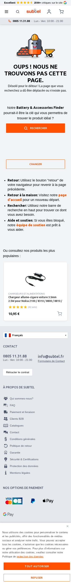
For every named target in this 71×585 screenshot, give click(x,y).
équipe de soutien (30, 225)
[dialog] (35, 554)
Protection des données (24, 466)
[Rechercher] (18, 12)
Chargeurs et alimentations (26, 293)
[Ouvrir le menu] (7, 11)
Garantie (15, 452)
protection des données (30, 556)
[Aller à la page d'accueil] (33, 10)
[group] (17, 307)
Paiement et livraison (22, 412)
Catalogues (16, 425)
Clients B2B (17, 418)
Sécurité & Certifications (24, 459)
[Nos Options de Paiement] (14, 500)
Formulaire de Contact (51, 360)
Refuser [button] (37, 577)
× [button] (67, 526)
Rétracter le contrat (17, 372)
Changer (35, 164)
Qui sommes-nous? (21, 398)
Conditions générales (22, 439)
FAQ (12, 405)
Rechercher (38, 128)
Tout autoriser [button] (37, 566)
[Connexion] (49, 12)
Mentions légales (20, 472)
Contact (14, 432)
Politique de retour (21, 445)
